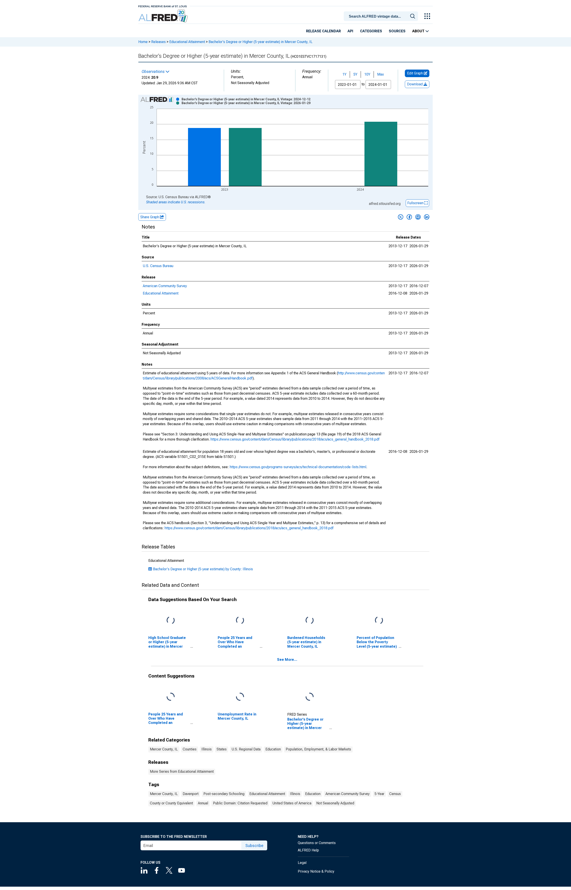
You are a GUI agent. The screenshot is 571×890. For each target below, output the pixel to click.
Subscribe (254, 845)
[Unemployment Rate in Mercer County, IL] (240, 697)
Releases (158, 42)
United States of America (291, 803)
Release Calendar (323, 31)
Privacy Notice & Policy (316, 871)
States (222, 749)
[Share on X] (400, 217)
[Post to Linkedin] (426, 217)
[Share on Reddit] (418, 217)
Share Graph (150, 217)
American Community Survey (165, 286)
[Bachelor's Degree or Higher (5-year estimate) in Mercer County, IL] (309, 697)
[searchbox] (381, 16)
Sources (397, 31)
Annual (203, 803)
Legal (302, 863)
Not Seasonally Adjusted (335, 803)
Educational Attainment (187, 42)
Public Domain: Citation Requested (240, 803)
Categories (371, 31)
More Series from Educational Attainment (182, 771)
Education (273, 749)
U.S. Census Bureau (158, 266)
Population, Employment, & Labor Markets (318, 749)
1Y (344, 74)
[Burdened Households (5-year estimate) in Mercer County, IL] (309, 620)
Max (380, 74)
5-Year (379, 794)
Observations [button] (154, 72)
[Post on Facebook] (409, 217)
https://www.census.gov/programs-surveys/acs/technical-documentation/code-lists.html (298, 467)
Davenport (191, 794)
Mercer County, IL (164, 749)
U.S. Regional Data (246, 749)
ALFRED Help (308, 850)
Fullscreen (415, 203)
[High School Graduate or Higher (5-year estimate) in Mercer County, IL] (170, 620)
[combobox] (381, 15)
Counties (190, 749)
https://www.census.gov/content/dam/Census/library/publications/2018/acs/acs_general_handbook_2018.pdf (295, 439)
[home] (163, 16)
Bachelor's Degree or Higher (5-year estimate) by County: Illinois (203, 569)
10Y (367, 74)
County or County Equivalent (171, 803)
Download (415, 84)
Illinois (206, 749)
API (350, 31)
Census (395, 794)
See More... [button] (287, 659)
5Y (355, 74)
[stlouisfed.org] (162, 6)
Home (143, 42)
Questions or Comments (317, 843)
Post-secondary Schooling (223, 794)
